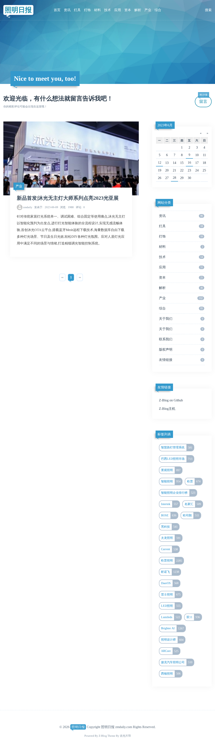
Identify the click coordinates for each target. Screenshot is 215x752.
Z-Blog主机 (167, 408)
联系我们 (181, 339)
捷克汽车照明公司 (176, 662)
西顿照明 (171, 673)
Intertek (169, 504)
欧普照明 (171, 560)
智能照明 (171, 481)
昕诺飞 (170, 571)
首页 (57, 10)
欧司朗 (191, 515)
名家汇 (193, 504)
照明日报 (18, 10)
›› (80, 277)
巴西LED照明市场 (176, 459)
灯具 (77, 10)
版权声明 (181, 349)
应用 (117, 10)
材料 (97, 10)
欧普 (194, 481)
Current (169, 549)
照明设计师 (172, 639)
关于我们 (181, 318)
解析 (137, 10)
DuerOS (169, 583)
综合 (158, 10)
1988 (67, 207)
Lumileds (170, 617)
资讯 (67, 10)
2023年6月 (165, 125)
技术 (107, 10)
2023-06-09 (46, 207)
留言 (203, 100)
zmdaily (27, 207)
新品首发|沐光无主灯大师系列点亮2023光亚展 (68, 198)
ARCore (169, 651)
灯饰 (87, 10)
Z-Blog (103, 735)
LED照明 (171, 605)
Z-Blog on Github (171, 400)
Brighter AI (172, 628)
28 (174, 177)
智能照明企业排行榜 (178, 492)
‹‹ (62, 277)
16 (189, 162)
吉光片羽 (125, 735)
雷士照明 (171, 594)
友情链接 (181, 360)
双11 (193, 617)
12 (159, 162)
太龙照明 (171, 538)
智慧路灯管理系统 (176, 447)
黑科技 (169, 526)
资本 (127, 10)
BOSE (168, 515)
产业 (147, 10)
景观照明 (171, 470)
